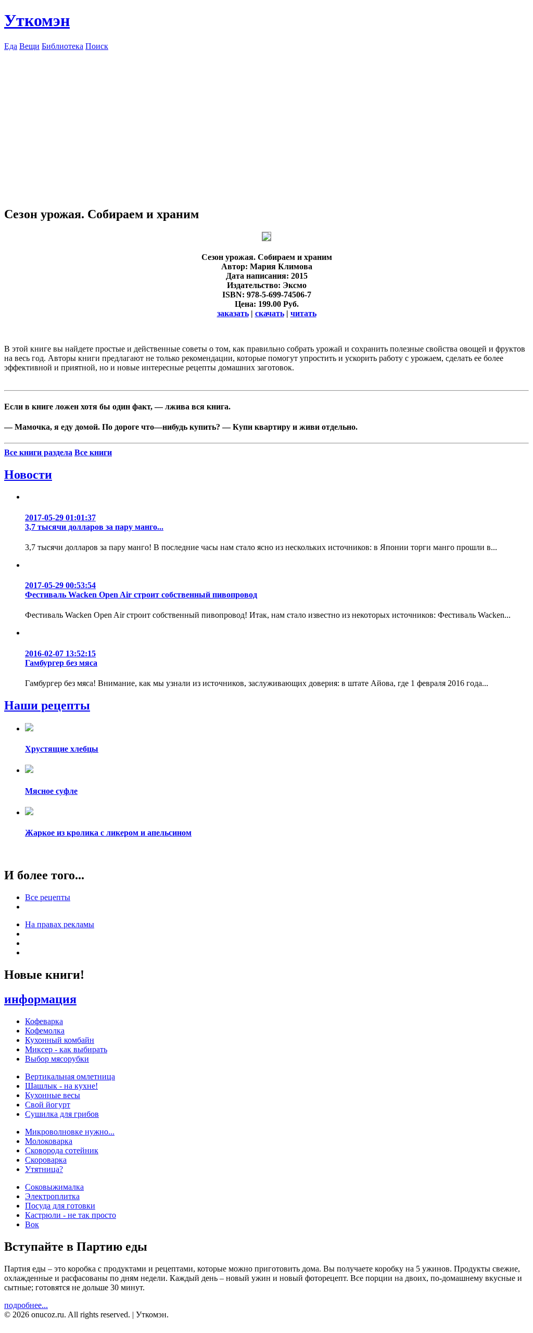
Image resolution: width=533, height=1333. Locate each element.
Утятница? (44, 1169)
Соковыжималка (54, 1186)
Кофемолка (45, 1030)
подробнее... (26, 1305)
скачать (269, 313)
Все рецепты (47, 897)
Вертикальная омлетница (70, 1076)
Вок (32, 1224)
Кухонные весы (52, 1095)
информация (40, 999)
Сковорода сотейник (61, 1150)
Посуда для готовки (60, 1205)
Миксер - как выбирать (66, 1049)
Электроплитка (52, 1196)
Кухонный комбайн (59, 1040)
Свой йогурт (47, 1104)
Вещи (29, 46)
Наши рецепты (47, 705)
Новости (28, 474)
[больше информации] (266, 238)
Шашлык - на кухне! (61, 1085)
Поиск (96, 46)
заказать (233, 313)
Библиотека (62, 46)
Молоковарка (48, 1141)
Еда (10, 46)
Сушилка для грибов (62, 1114)
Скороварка (46, 1159)
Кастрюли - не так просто (70, 1215)
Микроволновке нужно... (70, 1131)
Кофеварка (44, 1021)
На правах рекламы (59, 924)
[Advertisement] (266, 124)
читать (303, 313)
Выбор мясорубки (57, 1058)
